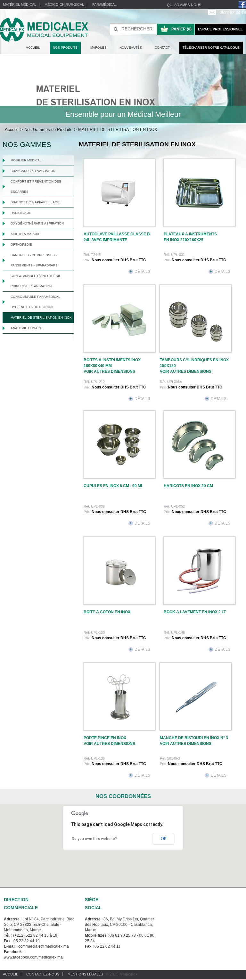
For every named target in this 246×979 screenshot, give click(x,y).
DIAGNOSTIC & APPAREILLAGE (35, 202)
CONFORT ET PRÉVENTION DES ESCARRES (36, 186)
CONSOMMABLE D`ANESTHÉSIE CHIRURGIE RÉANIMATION (36, 281)
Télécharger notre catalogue (211, 47)
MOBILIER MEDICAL (26, 160)
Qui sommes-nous (184, 5)
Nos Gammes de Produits (48, 129)
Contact (162, 47)
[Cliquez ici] (119, 192)
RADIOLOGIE (21, 213)
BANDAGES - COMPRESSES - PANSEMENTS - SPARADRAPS (34, 260)
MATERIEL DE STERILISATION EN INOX (41, 317)
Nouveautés (130, 47)
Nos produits (65, 47)
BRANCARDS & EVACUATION (33, 171)
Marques (98, 47)
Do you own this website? (94, 838)
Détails (139, 271)
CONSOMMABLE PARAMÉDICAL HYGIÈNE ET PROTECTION (35, 302)
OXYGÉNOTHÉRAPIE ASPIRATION (37, 223)
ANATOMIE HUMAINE (27, 328)
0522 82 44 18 (233, 12)
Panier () (181, 29)
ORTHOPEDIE (21, 244)
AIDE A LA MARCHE (25, 234)
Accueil (33, 47)
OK (164, 838)
